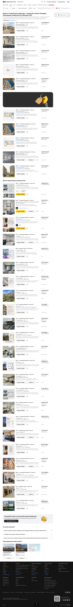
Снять (33, 579)
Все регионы (60, 565)
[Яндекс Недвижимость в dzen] (67, 592)
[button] (45, 2)
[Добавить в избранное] (27, 30)
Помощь (47, 592)
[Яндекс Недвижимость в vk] (66, 592)
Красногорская (5, 566)
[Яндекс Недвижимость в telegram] (69, 592)
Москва (17, 25)
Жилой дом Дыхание (19, 321)
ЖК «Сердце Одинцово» (20, 237)
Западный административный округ (22, 568)
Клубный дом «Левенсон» (20, 220)
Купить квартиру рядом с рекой (49, 582)
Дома (17, 582)
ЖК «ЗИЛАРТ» (18, 489)
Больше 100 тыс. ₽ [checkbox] (8, 104)
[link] (68, 2)
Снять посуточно (34, 580)
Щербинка (46, 565)
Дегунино (4, 565)
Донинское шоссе (23, 461)
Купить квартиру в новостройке (50, 585)
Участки (17, 583)
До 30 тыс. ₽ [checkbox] (7, 101)
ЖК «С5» (17, 363)
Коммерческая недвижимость (21, 585)
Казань (33, 571)
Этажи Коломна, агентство (23, 208)
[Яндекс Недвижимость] (9, 2)
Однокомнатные (6, 580)
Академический (18, 569)
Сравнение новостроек (62, 568)
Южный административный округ (22, 566)
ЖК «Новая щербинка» (20, 405)
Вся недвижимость (6, 592)
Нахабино (4, 569)
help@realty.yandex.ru (24, 599)
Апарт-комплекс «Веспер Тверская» (22, 475)
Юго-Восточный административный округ (23, 565)
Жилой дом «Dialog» (19, 265)
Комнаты (17, 580)
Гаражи (17, 579)
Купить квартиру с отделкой (49, 586)
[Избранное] (42, 2)
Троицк (45, 571)
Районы (59, 569)
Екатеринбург (34, 569)
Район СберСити (18, 503)
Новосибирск (34, 568)
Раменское (18, 461)
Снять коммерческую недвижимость (50, 583)
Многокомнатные (6, 582)
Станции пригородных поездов (63, 571)
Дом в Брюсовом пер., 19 (20, 168)
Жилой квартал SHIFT (19, 391)
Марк (4, 568)
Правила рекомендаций (40, 592)
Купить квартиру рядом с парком (50, 580)
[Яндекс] (68, 604)
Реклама (12, 592)
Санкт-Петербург (35, 566)
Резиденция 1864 (19, 81)
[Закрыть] (69, 8)
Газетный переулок (22, 25)
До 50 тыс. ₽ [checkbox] (14, 101)
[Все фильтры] (4, 8)
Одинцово (4, 571)
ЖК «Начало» (18, 251)
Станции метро (61, 566)
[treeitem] (6, 5)
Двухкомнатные (6, 583)
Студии (4, 585)
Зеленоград (46, 568)
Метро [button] (59, 8)
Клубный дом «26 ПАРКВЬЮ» (21, 335)
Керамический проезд (22, 377)
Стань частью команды (19, 592)
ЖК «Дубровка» (18, 293)
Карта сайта (52, 592)
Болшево (17, 571)
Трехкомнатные (5, 579)
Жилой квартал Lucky (19, 419)
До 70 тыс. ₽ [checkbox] (21, 101)
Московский (46, 569)
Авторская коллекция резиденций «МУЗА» (23, 307)
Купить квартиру (47, 579)
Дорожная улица (21, 349)
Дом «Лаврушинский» (19, 279)
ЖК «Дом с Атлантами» (20, 39)
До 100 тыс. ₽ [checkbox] (29, 101)
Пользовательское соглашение (29, 592)
